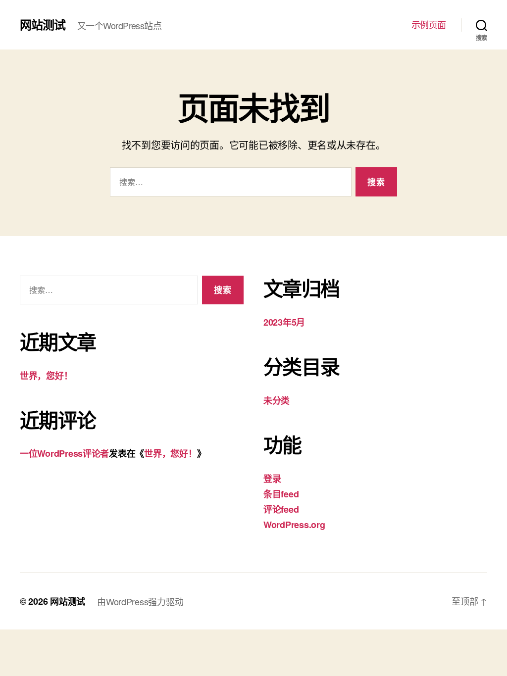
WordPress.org (294, 524)
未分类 (276, 400)
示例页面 (428, 24)
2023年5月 (284, 322)
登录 (272, 478)
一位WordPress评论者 (64, 453)
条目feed (281, 493)
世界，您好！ (46, 375)
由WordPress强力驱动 (140, 601)
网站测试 (42, 24)
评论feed (281, 509)
